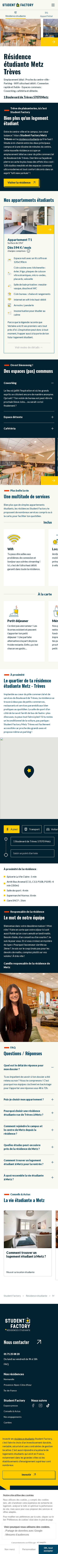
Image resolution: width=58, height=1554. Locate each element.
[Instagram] (40, 1407)
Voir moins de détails (27, 347)
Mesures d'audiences (17, 1534)
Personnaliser (29, 1549)
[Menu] (53, 5)
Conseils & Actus (12, 1411)
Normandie (9, 1379)
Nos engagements (12, 1417)
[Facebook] (33, 1407)
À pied (14, 829)
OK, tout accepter (48, 1549)
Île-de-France (10, 1390)
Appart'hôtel (46, 16)
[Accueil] (17, 5)
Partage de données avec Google (24, 1530)
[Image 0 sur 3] (27, 461)
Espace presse (11, 1405)
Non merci (10, 1549)
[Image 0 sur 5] (24, 220)
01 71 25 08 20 (11, 1353)
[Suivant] (53, 41)
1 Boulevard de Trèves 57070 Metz (26, 97)
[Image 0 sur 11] (20, 32)
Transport (34, 829)
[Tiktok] (48, 1407)
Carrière (8, 1422)
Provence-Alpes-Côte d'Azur (18, 1385)
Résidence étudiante (15, 16)
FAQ (6, 1363)
